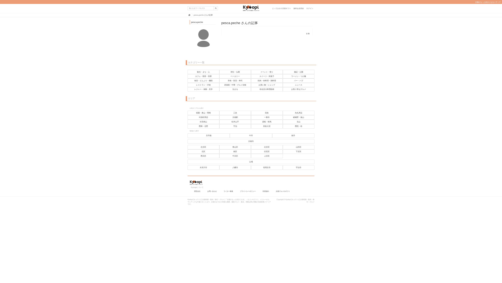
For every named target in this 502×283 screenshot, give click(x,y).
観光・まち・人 (203, 72)
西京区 (203, 156)
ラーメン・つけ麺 (298, 76)
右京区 (203, 147)
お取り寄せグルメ (298, 89)
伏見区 (267, 151)
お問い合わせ (212, 191)
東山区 (235, 147)
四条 (267, 113)
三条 (235, 113)
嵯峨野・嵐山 (298, 117)
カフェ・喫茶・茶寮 (203, 76)
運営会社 (197, 191)
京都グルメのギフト (283, 191)
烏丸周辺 (298, 113)
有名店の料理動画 (266, 89)
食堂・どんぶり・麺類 (203, 81)
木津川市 (203, 167)
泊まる (235, 89)
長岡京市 (266, 167)
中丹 (251, 135)
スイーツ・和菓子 (266, 76)
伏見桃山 (203, 122)
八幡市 (235, 167)
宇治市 (298, 167)
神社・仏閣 (235, 72)
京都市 (251, 141)
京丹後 (209, 135)
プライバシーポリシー (248, 191)
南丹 (293, 135)
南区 (235, 151)
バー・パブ (298, 81)
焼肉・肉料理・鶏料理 (267, 81)
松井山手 (235, 122)
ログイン (309, 8)
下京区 (298, 151)
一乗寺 (267, 117)
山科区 (298, 147)
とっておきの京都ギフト (281, 8)
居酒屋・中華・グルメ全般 (235, 85)
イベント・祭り (266, 72)
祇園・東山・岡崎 (203, 113)
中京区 (235, 156)
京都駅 (235, 117)
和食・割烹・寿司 (235, 81)
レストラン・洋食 (203, 85)
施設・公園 (298, 72)
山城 (251, 162)
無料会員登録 (298, 8)
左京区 (267, 147)
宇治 (235, 126)
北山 (298, 122)
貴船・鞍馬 (266, 122)
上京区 (267, 156)
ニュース (298, 85)
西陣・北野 (203, 126)
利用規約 (266, 191)
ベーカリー (235, 76)
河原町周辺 (203, 117)
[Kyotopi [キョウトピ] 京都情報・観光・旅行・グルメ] (251, 9)
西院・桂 (298, 126)
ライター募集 (228, 191)
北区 (203, 151)
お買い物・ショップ (267, 85)
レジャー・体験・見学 (203, 89)
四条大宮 (266, 126)
